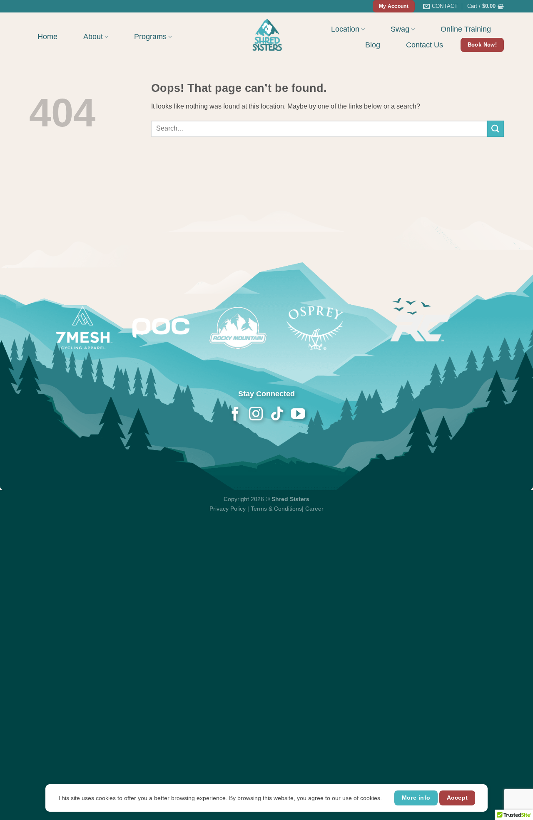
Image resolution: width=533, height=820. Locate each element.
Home (47, 36)
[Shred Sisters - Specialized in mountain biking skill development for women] (266, 34)
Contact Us (424, 45)
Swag (400, 29)
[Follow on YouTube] (297, 414)
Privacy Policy (227, 508)
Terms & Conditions (276, 508)
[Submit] (495, 129)
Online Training (466, 29)
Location (345, 29)
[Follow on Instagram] (256, 414)
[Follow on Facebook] (235, 414)
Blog (372, 45)
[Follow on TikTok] (277, 414)
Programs (150, 36)
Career (314, 508)
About (93, 36)
